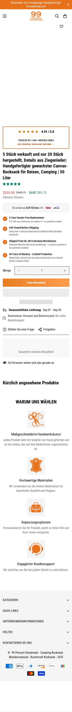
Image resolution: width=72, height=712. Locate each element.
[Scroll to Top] (65, 692)
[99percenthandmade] (36, 16)
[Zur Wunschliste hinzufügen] (61, 26)
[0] (65, 16)
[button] (12, 184)
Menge (7, 270)
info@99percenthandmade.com (21, 709)
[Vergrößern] (61, 95)
